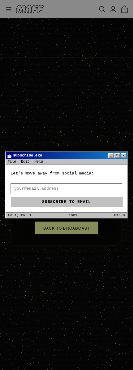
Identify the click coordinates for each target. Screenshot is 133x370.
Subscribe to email (66, 202)
